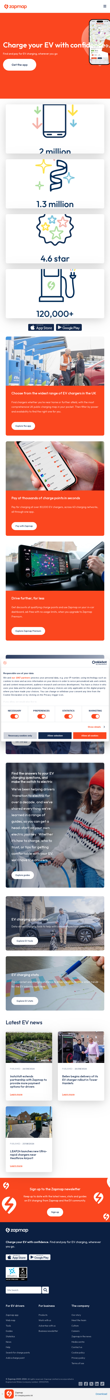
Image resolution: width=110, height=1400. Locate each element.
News (8, 1341)
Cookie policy (78, 1352)
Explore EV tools (25, 940)
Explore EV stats (25, 1000)
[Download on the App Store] (41, 327)
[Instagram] (80, 1383)
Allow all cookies (89, 735)
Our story (76, 1315)
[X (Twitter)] (91, 1383)
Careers (75, 1331)
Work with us (45, 1320)
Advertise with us (47, 1325)
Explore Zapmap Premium (28, 630)
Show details (94, 727)
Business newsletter (48, 1331)
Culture (75, 1325)
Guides (9, 1331)
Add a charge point (15, 1357)
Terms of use (77, 1363)
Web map (10, 1320)
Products (43, 1315)
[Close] (2, 1394)
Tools (8, 1325)
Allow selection (55, 735)
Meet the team (78, 1320)
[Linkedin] (97, 1383)
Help (8, 1347)
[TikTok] (102, 1383)
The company (80, 1306)
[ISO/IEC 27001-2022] (16, 1274)
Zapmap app (12, 1315)
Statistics (10, 1336)
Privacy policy (78, 1357)
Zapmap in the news (81, 1336)
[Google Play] (39, 1257)
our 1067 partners (21, 677)
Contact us (76, 1347)
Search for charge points (18, 1352)
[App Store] (16, 1257)
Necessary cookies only (20, 735)
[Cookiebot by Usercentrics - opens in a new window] (94, 663)
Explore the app (23, 425)
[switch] (41, 716)
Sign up (55, 1212)
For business (47, 1306)
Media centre (78, 1341)
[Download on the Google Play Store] (69, 327)
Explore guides (22, 875)
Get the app (20, 64)
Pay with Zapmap (24, 526)
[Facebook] (86, 1383)
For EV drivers (15, 1306)
